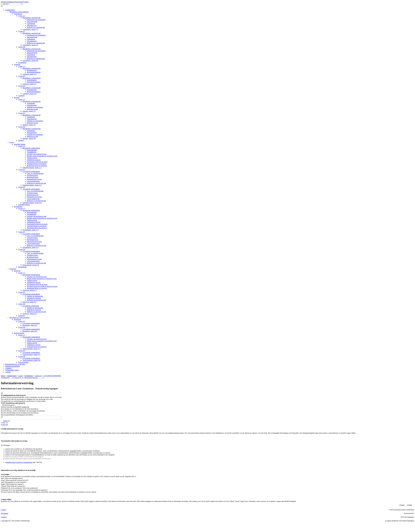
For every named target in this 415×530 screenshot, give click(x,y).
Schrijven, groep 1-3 (29, 290)
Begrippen (17, 319)
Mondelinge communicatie (31, 18)
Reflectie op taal (32, 109)
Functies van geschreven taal (36, 154)
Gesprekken (18, 14)
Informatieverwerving (34, 179)
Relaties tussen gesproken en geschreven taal (42, 156)
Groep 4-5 (21, 31)
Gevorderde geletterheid (30, 306)
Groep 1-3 (21, 16)
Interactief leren (32, 21)
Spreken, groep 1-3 (29, 111)
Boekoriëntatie (32, 150)
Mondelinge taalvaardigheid (19, 12)
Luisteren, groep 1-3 (29, 74)
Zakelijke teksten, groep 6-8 (32, 203)
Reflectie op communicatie (36, 27)
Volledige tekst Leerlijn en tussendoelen (18, 462)
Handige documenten (12, 366)
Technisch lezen (32, 175)
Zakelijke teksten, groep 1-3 (32, 168)
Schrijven (13, 269)
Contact (7, 372)
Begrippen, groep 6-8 (29, 331)
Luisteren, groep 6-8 (29, 94)
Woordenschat (32, 25)
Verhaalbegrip (31, 152)
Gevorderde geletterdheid (31, 171)
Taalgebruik (31, 23)
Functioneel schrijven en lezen (37, 162)
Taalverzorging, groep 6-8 (31, 360)
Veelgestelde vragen (12, 370)
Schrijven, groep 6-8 (29, 314)
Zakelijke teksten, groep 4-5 (32, 185)
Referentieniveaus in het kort (15, 364)
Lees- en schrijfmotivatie (35, 173)
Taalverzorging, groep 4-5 (31, 354)
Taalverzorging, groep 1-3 (31, 349)
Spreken (16, 97)
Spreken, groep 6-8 (29, 138)
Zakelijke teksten (19, 144)
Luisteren (17, 64)
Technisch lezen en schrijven (36, 164)
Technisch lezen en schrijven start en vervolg (42, 286)
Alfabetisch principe (34, 160)
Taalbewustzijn (32, 158)
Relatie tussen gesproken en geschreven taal (42, 278)
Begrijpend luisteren (34, 72)
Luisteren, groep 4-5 (29, 84)
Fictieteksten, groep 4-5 (30, 247)
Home (3, 376)
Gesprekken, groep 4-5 (30, 45)
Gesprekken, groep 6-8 (30, 60)
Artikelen (8, 368)
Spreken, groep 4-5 (29, 125)
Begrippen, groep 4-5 (29, 325)
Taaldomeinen (10, 10)
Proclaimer (4, 513)
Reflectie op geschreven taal (36, 183)
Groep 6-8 (21, 47)
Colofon (3, 517)
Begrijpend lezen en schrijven (37, 166)
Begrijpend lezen (32, 177)
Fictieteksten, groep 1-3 (30, 230)
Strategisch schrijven (34, 298)
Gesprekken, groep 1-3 (30, 29)
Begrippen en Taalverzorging (19, 317)
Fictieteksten (18, 206)
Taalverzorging (19, 333)
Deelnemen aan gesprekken (36, 20)
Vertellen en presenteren (35, 107)
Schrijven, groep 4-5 (29, 302)
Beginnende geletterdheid (31, 148)
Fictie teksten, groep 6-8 (30, 265)
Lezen (12, 142)
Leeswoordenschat (33, 181)
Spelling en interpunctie (35, 296)
